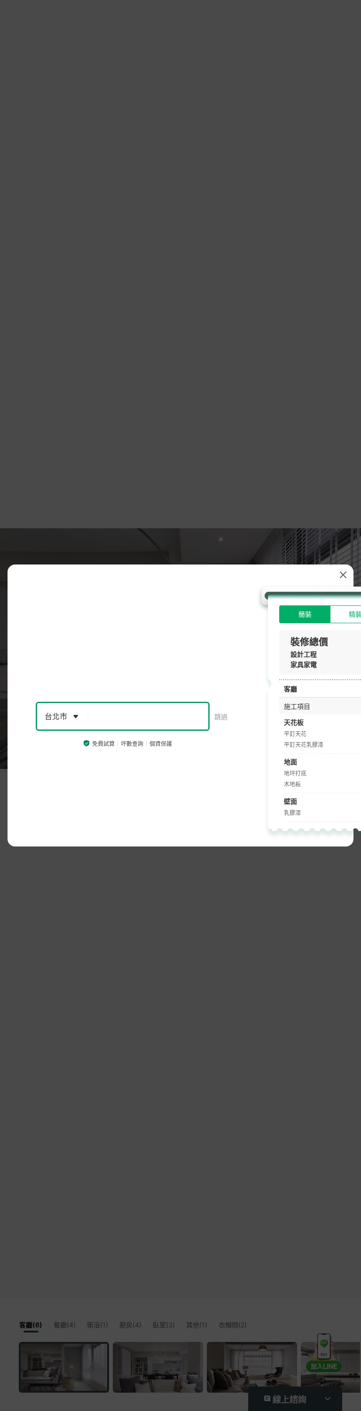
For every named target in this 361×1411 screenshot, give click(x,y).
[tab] (304, 614)
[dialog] (180, 705)
